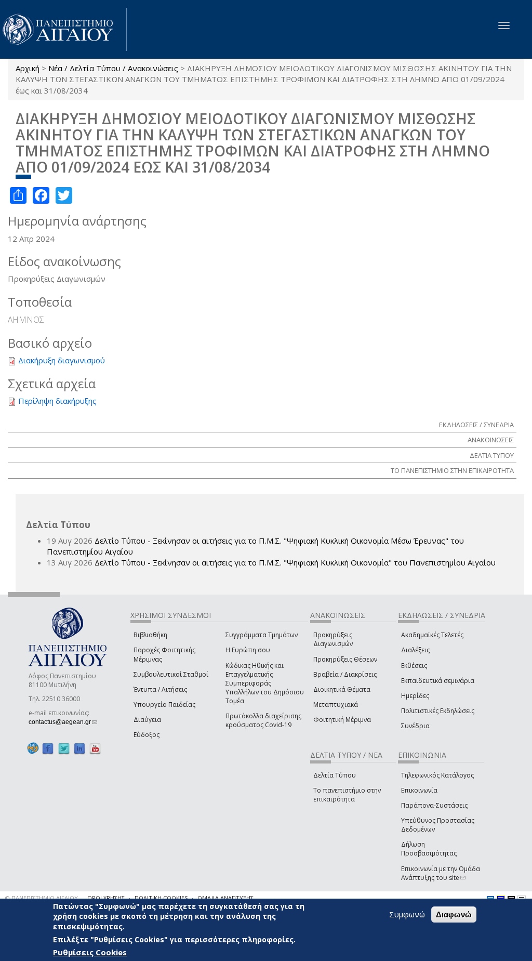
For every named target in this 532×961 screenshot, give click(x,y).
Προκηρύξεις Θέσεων (345, 659)
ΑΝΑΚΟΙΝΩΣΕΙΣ (491, 439)
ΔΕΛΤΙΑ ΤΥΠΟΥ (492, 455)
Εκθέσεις (414, 665)
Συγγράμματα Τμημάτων (261, 634)
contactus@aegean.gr (63, 722)
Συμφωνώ (407, 914)
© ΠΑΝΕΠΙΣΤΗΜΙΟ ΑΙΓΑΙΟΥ (41, 898)
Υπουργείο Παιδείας (164, 704)
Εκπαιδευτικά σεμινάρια (437, 680)
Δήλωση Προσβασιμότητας (429, 849)
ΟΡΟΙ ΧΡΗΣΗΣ (106, 898)
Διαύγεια (147, 719)
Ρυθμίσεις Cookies (90, 952)
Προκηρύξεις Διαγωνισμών (333, 639)
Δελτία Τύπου (334, 775)
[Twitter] (64, 748)
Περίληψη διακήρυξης (57, 401)
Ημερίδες (415, 695)
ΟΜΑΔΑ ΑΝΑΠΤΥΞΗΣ (225, 898)
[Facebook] (48, 748)
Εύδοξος (146, 734)
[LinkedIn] (79, 748)
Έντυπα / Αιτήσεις (160, 689)
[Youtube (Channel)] (95, 748)
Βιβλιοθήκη (150, 634)
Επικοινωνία (419, 790)
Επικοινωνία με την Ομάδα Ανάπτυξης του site (440, 873)
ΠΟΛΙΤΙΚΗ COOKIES (161, 898)
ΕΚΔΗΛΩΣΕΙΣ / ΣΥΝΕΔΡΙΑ (476, 424)
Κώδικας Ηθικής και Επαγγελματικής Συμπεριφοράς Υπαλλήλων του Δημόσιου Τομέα (264, 683)
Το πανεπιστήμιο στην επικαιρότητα (347, 795)
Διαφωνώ (454, 914)
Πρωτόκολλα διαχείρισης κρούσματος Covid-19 (263, 720)
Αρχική (27, 68)
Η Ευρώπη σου (247, 650)
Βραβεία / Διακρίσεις (345, 674)
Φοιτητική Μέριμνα (342, 719)
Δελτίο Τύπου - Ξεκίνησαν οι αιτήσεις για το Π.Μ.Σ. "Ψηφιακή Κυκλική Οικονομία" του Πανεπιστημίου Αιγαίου (295, 562)
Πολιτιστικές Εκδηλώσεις (437, 710)
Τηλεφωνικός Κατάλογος (437, 775)
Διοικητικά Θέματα (341, 689)
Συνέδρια (415, 725)
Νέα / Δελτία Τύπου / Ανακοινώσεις (113, 68)
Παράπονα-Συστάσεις (434, 805)
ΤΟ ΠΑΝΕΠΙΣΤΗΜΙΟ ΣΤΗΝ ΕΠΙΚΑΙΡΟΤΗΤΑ (452, 470)
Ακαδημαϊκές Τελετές (432, 634)
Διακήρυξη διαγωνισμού (61, 360)
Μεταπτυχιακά (335, 704)
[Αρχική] (63, 29)
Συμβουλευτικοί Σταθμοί (171, 674)
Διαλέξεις (415, 650)
